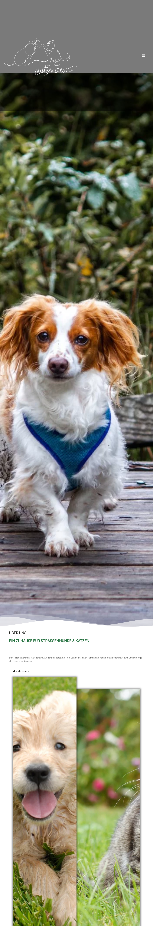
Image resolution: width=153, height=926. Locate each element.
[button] (143, 55)
